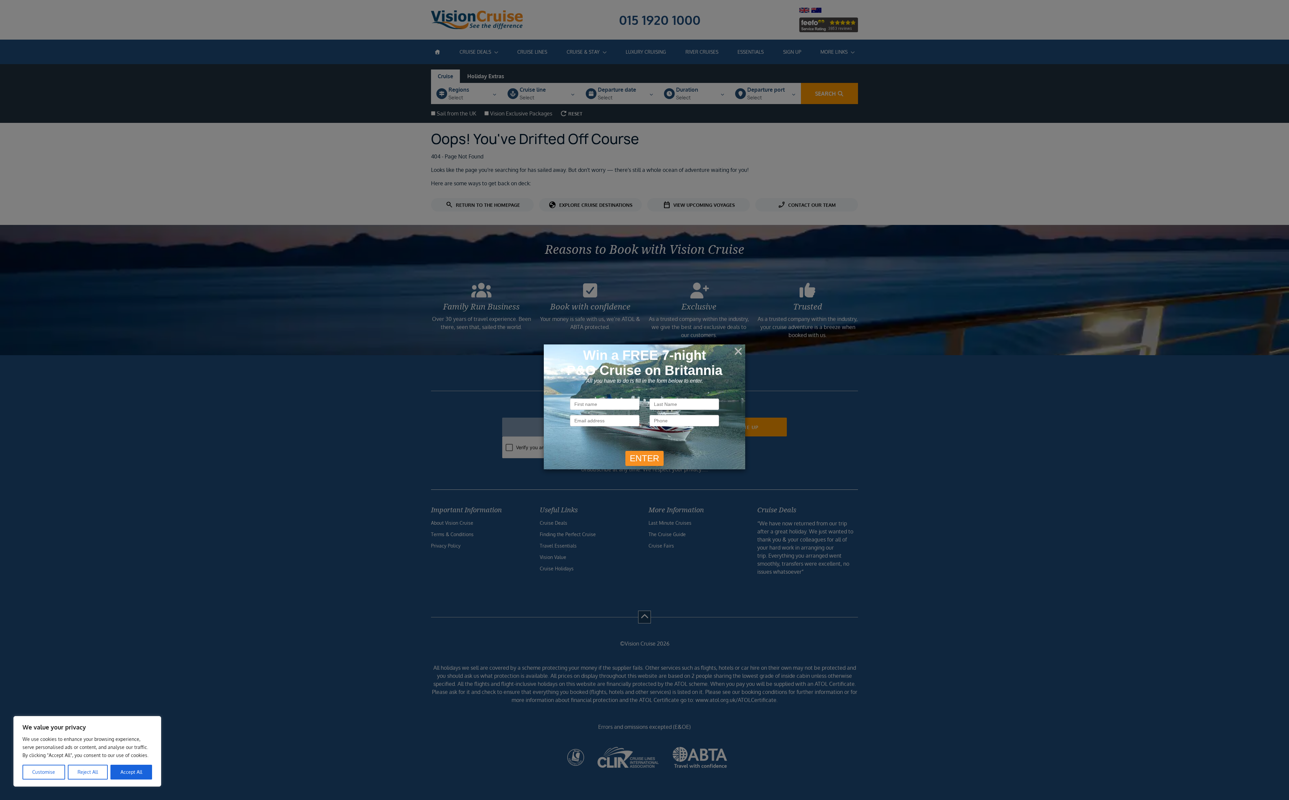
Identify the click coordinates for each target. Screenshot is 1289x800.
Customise (43, 772)
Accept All (131, 772)
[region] (87, 751)
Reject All (88, 772)
